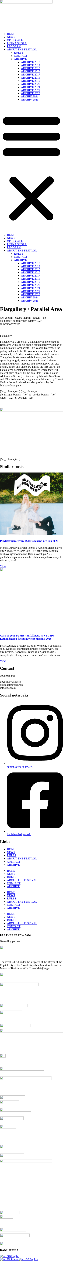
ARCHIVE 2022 (30, 90)
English (15, 1256)
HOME (11, 33)
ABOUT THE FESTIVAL (22, 49)
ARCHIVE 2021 (30, 87)
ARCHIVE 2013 (30, 62)
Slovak (14, 1259)
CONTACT (20, 55)
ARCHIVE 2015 (30, 68)
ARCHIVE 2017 (30, 74)
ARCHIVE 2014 (30, 65)
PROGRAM (14, 46)
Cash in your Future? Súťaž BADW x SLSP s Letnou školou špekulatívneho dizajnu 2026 (27, 637)
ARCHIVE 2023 (30, 93)
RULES (18, 52)
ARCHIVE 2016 (30, 71)
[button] (31, 167)
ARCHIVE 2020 (30, 83)
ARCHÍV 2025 (29, 99)
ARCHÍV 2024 (29, 96)
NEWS (11, 36)
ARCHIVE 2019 (30, 80)
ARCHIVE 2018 (30, 77)
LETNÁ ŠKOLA (17, 43)
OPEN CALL (15, 40)
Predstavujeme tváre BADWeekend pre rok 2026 (29, 540)
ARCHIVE (20, 58)
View (3, 566)
